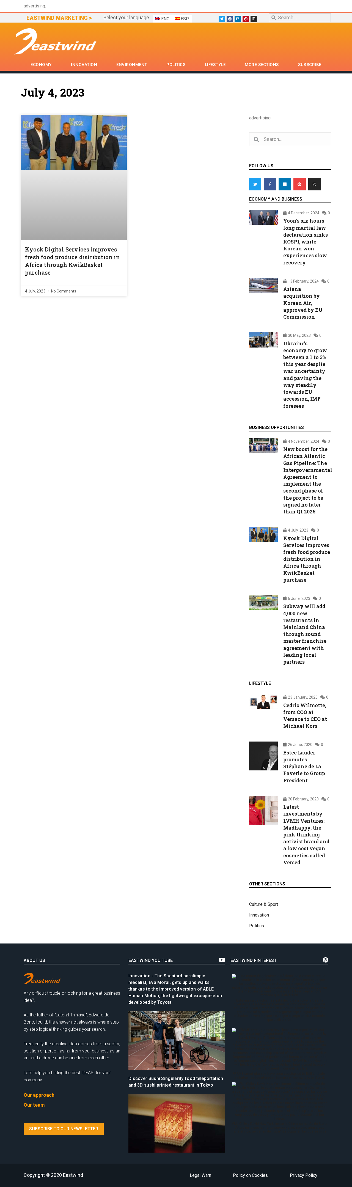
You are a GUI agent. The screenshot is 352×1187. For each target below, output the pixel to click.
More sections (262, 64)
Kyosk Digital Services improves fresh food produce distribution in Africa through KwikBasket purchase (306, 559)
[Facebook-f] (270, 184)
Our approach (39, 1095)
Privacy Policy (303, 1175)
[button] (64, 1129)
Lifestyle (215, 64)
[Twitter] (222, 19)
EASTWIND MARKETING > (59, 18)
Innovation (84, 64)
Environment (131, 64)
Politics (175, 64)
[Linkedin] (238, 19)
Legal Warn (200, 1175)
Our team (34, 1105)
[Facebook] (230, 19)
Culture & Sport (263, 904)
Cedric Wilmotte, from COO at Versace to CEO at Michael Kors (305, 715)
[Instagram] (254, 19)
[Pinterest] (246, 19)
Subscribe (309, 64)
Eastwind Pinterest (253, 960)
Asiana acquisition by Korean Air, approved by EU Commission (303, 303)
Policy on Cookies (250, 1175)
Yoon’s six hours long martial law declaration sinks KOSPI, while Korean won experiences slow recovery (305, 241)
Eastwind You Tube (150, 960)
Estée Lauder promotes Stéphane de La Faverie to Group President (304, 766)
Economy (41, 64)
